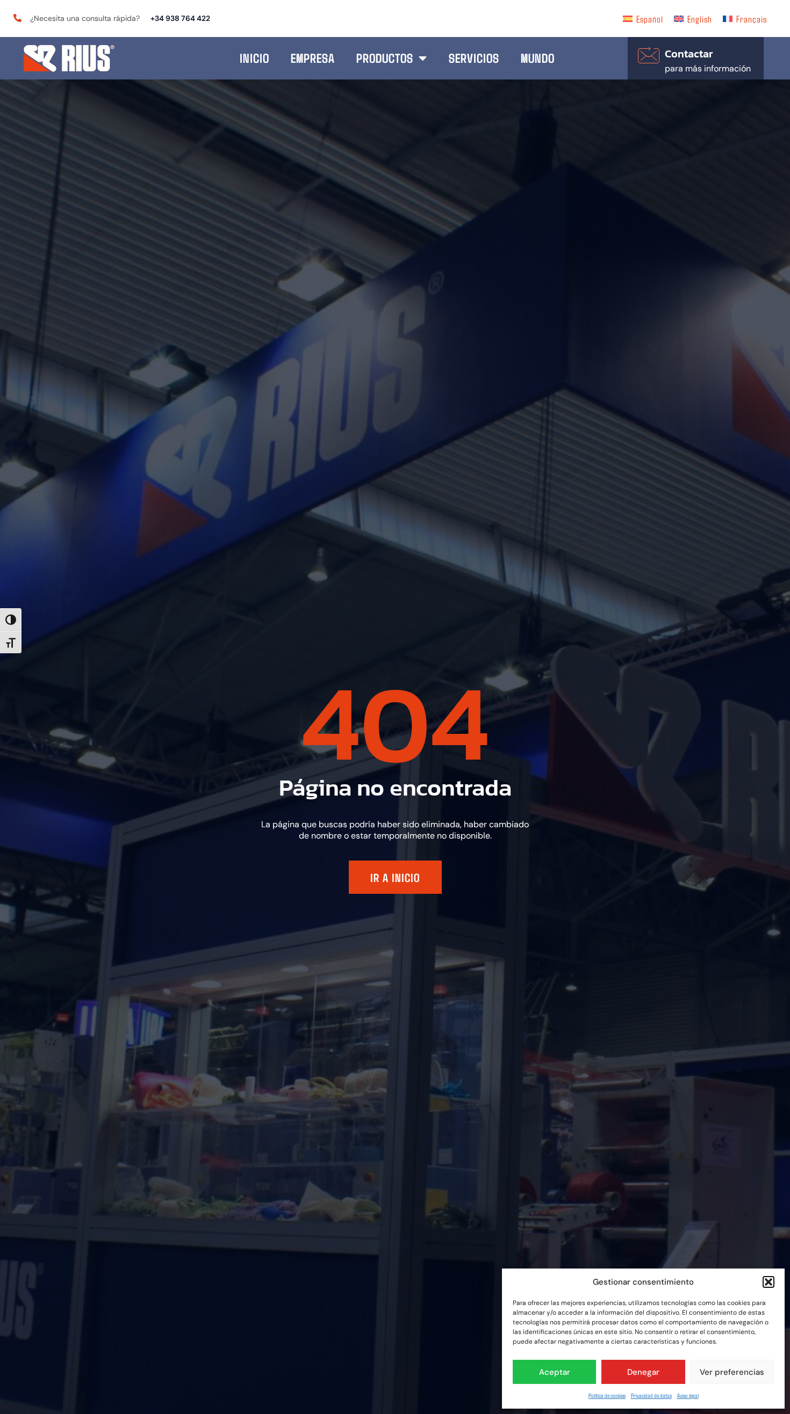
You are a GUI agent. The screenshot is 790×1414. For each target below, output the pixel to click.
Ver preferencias (732, 1372)
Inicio (254, 57)
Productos (384, 57)
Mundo (538, 57)
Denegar (643, 1372)
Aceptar (554, 1372)
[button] (768, 1282)
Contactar (689, 54)
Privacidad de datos (651, 1395)
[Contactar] (649, 55)
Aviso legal (688, 1395)
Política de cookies (607, 1395)
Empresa (313, 57)
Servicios (474, 57)
